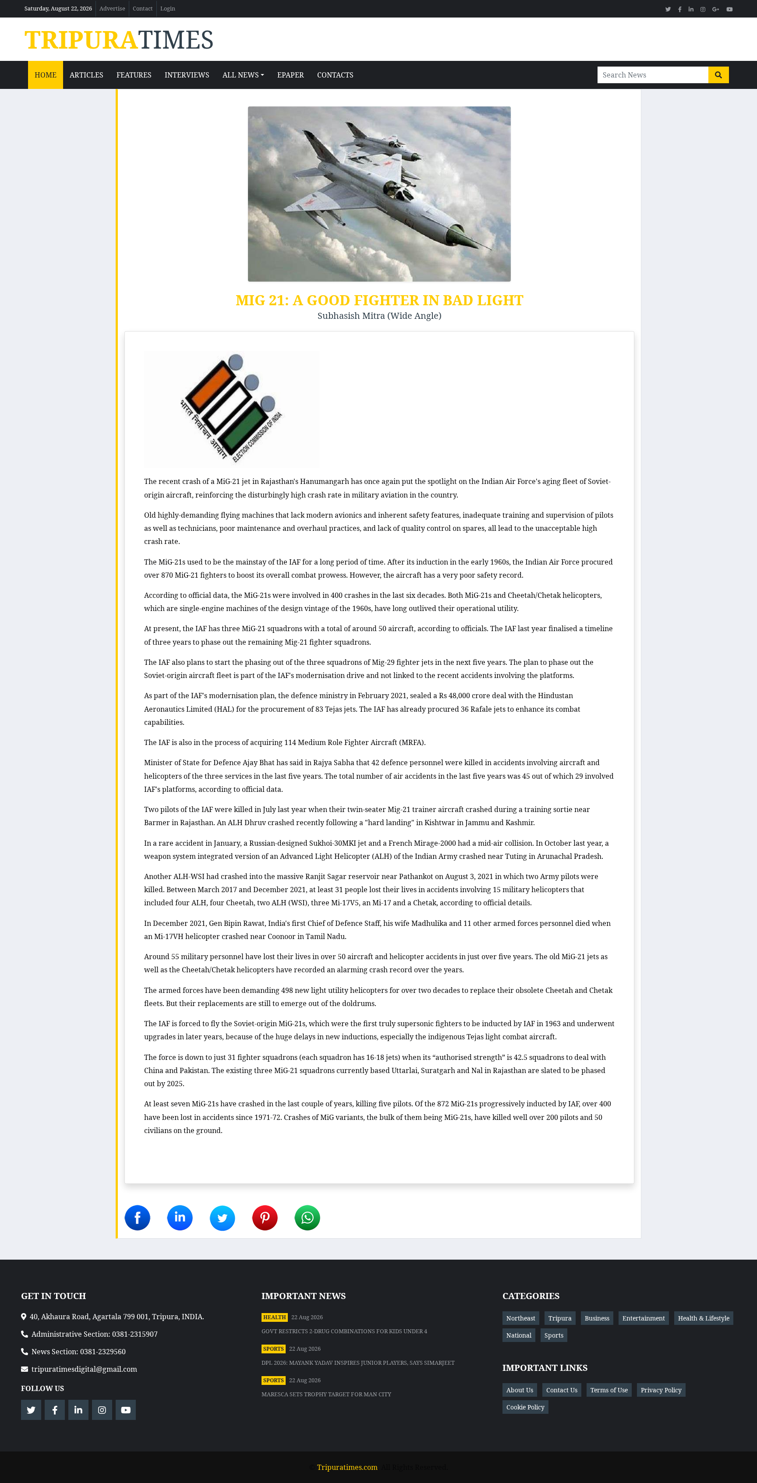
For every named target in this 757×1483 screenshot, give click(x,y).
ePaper (290, 75)
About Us (519, 1390)
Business (597, 1318)
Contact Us (561, 1390)
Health (274, 1317)
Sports (273, 1348)
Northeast (520, 1318)
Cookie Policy (525, 1407)
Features (134, 75)
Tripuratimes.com (347, 1467)
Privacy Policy (661, 1390)
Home (46, 75)
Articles (86, 75)
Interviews (187, 75)
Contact (143, 8)
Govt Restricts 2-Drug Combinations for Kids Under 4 (344, 1331)
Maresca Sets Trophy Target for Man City (326, 1394)
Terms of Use (609, 1390)
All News (241, 75)
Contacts (335, 75)
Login (167, 8)
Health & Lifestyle (703, 1318)
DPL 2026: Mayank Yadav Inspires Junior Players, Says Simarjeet (358, 1362)
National (518, 1335)
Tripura (560, 1318)
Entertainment (644, 1318)
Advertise (112, 8)
